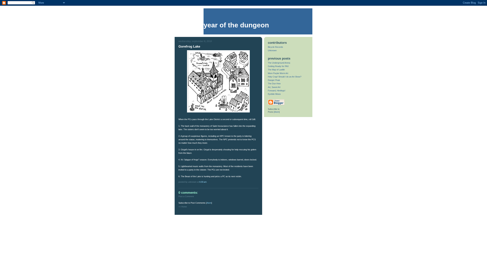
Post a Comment (186, 196)
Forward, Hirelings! (276, 90)
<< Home (182, 207)
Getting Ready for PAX (278, 66)
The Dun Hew (274, 83)
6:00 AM (203, 182)
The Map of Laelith (276, 69)
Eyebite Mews (274, 94)
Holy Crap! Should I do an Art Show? (284, 77)
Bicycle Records (275, 47)
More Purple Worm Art (278, 73)
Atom (209, 203)
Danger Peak (274, 80)
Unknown (272, 50)
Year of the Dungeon (236, 25)
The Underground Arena (279, 63)
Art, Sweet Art (274, 87)
